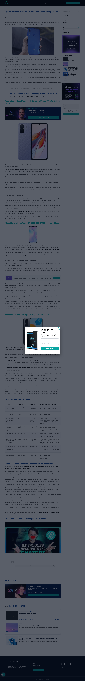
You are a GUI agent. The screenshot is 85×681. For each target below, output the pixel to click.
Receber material (49, 348)
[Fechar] (59, 329)
